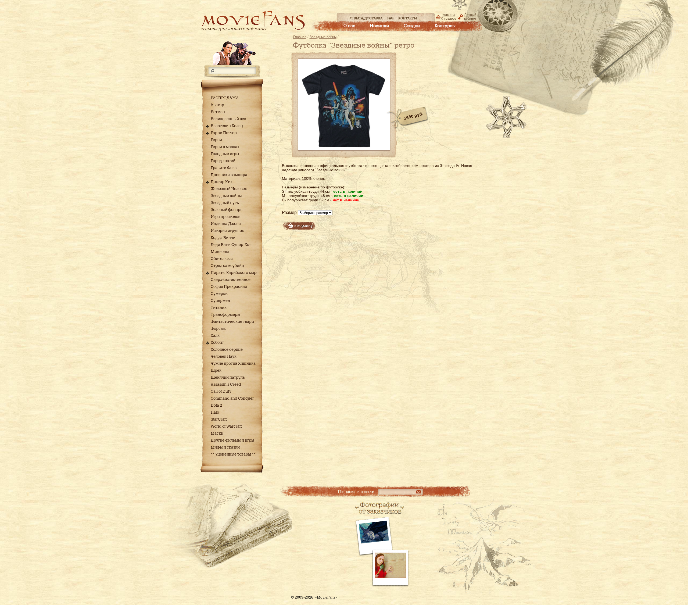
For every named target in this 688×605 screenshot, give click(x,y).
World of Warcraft (226, 426)
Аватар (217, 105)
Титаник (219, 308)
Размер (289, 212)
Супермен (220, 301)
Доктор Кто (221, 182)
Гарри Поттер (224, 133)
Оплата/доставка (366, 18)
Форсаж (218, 329)
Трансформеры (225, 315)
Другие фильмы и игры (232, 440)
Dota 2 (216, 405)
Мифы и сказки (225, 447)
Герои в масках (225, 147)
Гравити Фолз (223, 168)
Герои (216, 140)
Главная (299, 37)
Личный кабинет (470, 16)
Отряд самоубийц (227, 266)
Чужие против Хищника (233, 364)
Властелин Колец (227, 126)
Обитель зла (222, 259)
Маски (217, 433)
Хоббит (217, 343)
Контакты (407, 18)
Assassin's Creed (226, 384)
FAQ (390, 18)
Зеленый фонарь (226, 210)
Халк (215, 336)
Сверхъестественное (230, 280)
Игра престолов (225, 217)
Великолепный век (228, 119)
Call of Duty (221, 391)
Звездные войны (226, 196)
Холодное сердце (227, 350)
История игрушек (227, 231)
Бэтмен (218, 112)
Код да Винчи (223, 238)
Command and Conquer (232, 398)
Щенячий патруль (228, 378)
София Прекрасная (229, 287)
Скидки (412, 26)
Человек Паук (223, 357)
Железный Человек (229, 189)
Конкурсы (445, 26)
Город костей (223, 161)
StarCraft (219, 419)
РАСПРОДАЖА (225, 98)
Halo (215, 412)
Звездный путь (225, 203)
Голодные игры (225, 154)
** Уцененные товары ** (233, 454)
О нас (349, 26)
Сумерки (219, 294)
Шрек (216, 371)
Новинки (379, 26)
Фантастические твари (232, 322)
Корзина (448, 16)
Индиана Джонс (226, 224)
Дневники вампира (229, 175)
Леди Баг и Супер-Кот (231, 245)
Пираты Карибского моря (235, 273)
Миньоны (220, 252)
